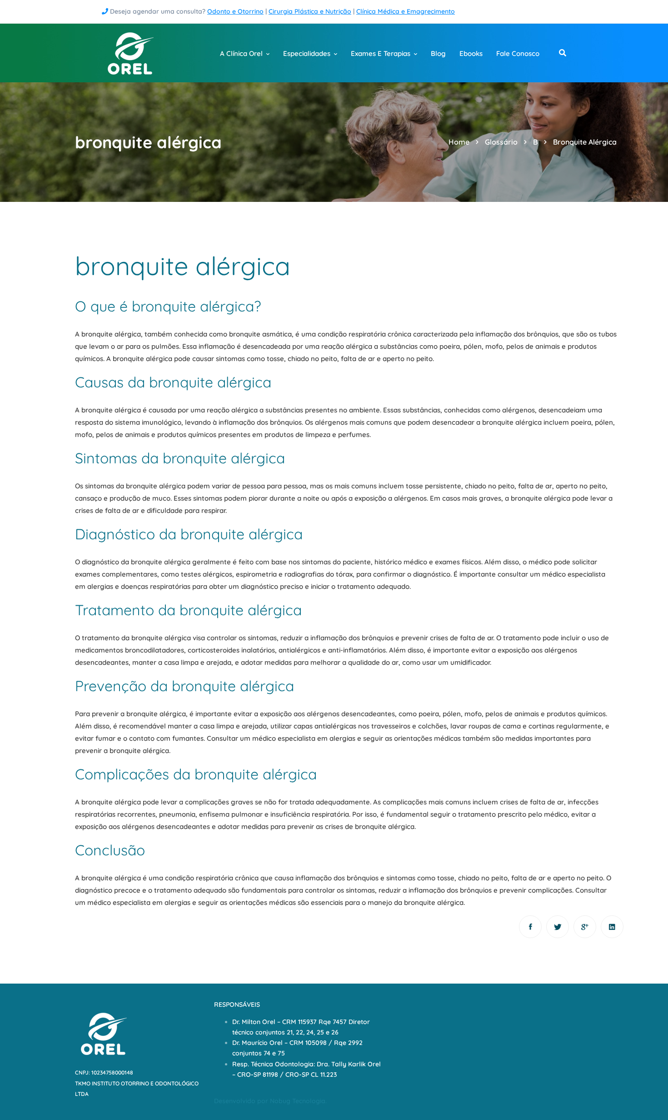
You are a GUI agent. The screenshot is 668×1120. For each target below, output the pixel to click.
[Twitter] (557, 926)
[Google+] (584, 926)
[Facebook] (530, 926)
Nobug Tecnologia (297, 1101)
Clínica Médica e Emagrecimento (405, 11)
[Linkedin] (612, 926)
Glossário (501, 141)
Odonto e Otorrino (235, 11)
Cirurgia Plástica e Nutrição (310, 11)
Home (459, 141)
